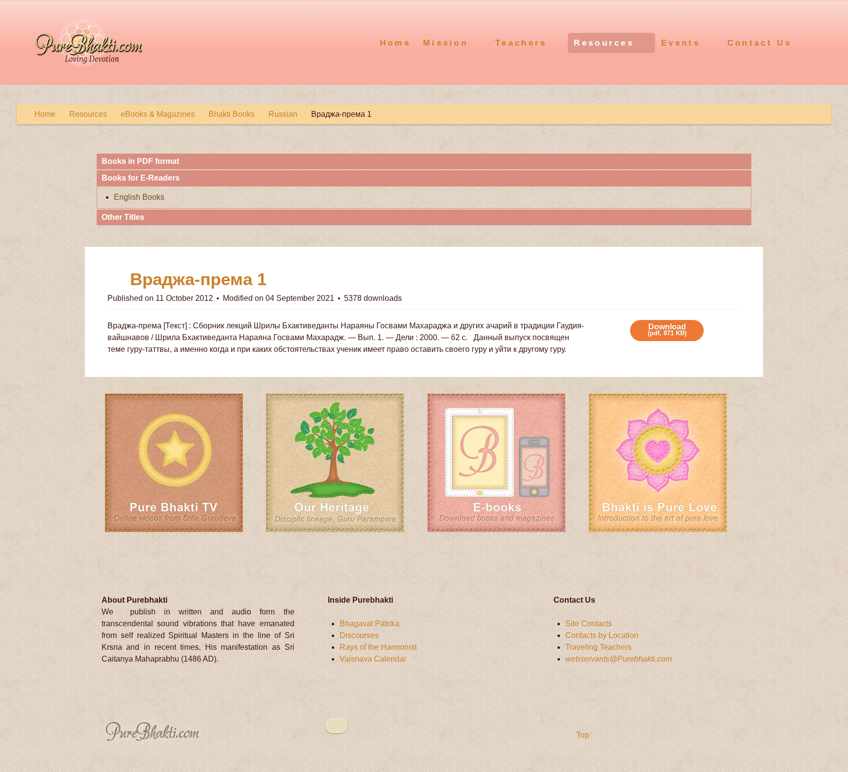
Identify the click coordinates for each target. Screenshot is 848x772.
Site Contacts (588, 623)
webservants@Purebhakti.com (618, 659)
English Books (139, 197)
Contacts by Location (601, 635)
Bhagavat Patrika (369, 623)
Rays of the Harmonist (378, 647)
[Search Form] (822, 42)
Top (581, 735)
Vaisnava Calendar (373, 659)
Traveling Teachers (598, 647)
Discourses (359, 635)
